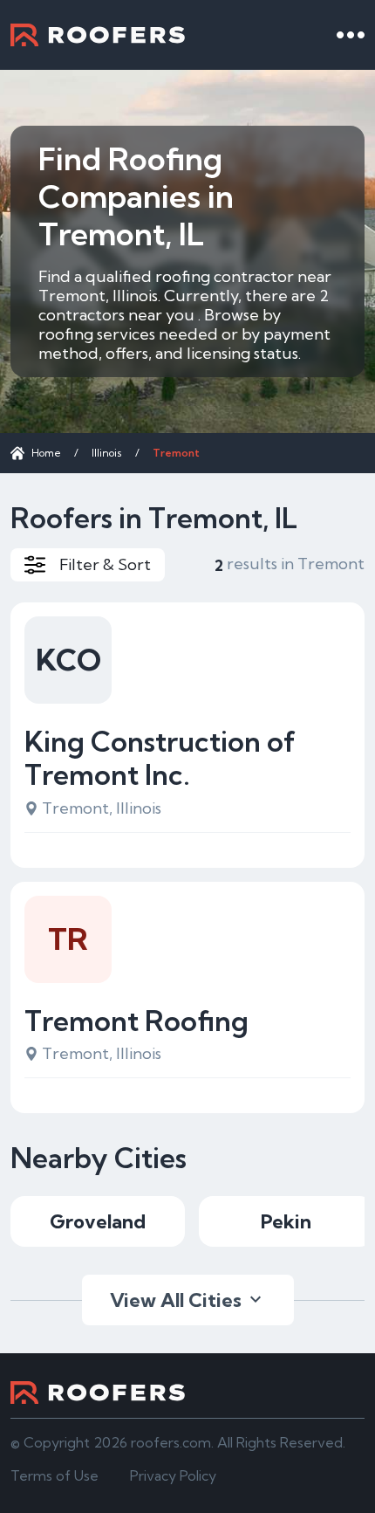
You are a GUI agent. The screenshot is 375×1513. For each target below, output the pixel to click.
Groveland (98, 1221)
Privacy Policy (173, 1475)
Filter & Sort (105, 564)
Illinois (107, 452)
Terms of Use (54, 1475)
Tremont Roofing (136, 1020)
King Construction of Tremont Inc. (160, 758)
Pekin (286, 1221)
